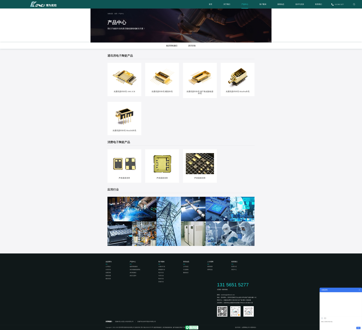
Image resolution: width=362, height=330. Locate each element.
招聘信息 (210, 269)
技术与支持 (299, 4)
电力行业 (161, 272)
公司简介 (108, 266)
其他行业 (161, 281)
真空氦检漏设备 (167, 327)
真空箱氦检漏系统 (135, 269)
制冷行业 (161, 278)
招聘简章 (210, 266)
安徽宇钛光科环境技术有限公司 (146, 321)
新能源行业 (161, 269)
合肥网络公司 (246, 327)
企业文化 (108, 269)
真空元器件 (133, 275)
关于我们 (226, 4)
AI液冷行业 (161, 266)
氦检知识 (185, 272)
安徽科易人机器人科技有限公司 (124, 321)
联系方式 (234, 266)
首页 (210, 4)
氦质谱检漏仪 (134, 266)
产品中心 (244, 4)
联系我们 (318, 4)
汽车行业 (161, 275)
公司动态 (185, 266)
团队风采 (108, 278)
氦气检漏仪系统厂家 (179, 327)
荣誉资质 (108, 275)
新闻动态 (280, 4)
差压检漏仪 (133, 272)
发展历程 (108, 272)
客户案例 (262, 4)
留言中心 (234, 269)
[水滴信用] (191, 327)
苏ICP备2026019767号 (147, 327)
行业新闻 (185, 269)
